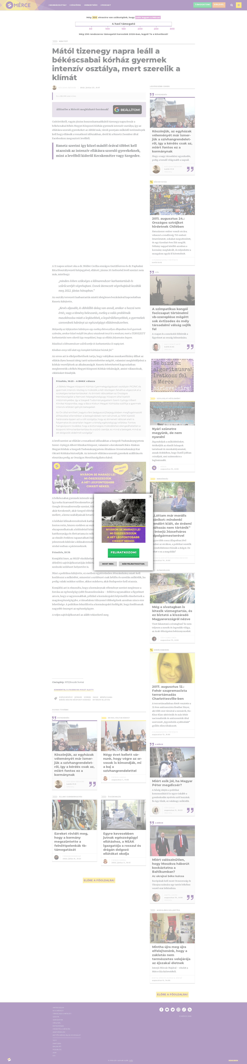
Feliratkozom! (123, 552)
